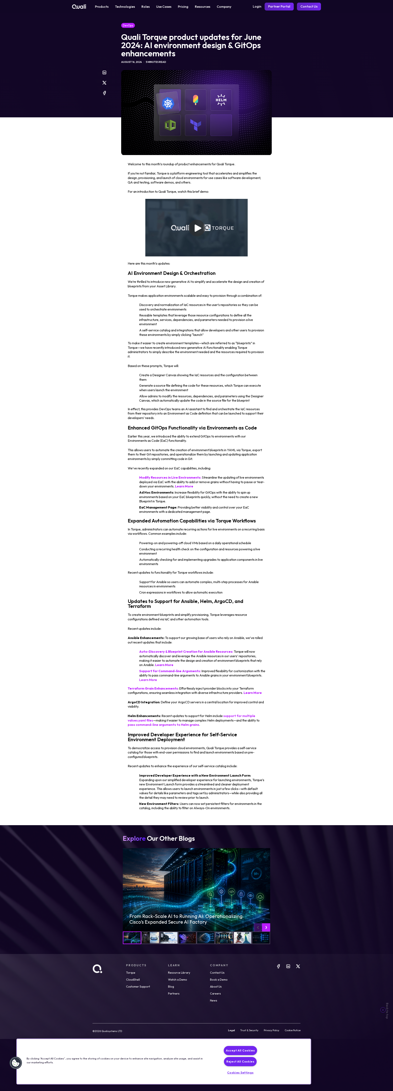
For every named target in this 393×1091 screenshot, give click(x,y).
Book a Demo (219, 979)
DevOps (128, 25)
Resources (202, 7)
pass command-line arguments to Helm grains (163, 725)
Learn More (148, 680)
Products (101, 7)
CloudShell (133, 979)
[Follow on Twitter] (298, 967)
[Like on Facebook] (278, 967)
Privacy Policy (271, 1030)
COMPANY (219, 965)
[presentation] (258, 927)
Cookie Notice (292, 1030)
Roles (145, 7)
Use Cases (163, 7)
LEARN (174, 965)
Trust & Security (249, 1030)
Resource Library (179, 972)
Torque (130, 972)
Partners (174, 993)
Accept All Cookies (240, 1050)
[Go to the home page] (79, 6)
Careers (215, 993)
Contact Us (217, 972)
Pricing (183, 7)
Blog (171, 986)
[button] (15, 1062)
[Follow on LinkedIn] (288, 967)
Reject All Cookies (240, 1061)
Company (224, 7)
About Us (216, 986)
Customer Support (138, 986)
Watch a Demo (177, 979)
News (213, 1000)
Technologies (125, 7)
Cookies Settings (240, 1072)
